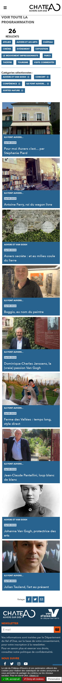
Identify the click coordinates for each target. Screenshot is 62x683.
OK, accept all (12, 679)
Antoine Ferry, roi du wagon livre (28, 204)
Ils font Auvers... (36, 83)
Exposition (41, 49)
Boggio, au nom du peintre (24, 312)
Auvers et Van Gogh (14, 77)
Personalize (54, 679)
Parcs (47, 55)
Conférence (10, 83)
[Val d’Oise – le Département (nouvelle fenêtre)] (50, 614)
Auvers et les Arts (27, 42)
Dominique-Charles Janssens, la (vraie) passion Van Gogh (27, 365)
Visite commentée (44, 62)
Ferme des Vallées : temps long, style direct (27, 421)
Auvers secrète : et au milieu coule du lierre (29, 258)
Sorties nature (11, 90)
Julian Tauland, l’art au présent (26, 587)
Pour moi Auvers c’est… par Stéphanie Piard (24, 151)
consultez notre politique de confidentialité (26, 652)
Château (48, 42)
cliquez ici (33, 675)
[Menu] (5, 7)
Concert (40, 77)
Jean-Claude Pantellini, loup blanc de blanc (29, 477)
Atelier (7, 42)
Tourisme (23, 62)
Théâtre (7, 62)
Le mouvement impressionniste (20, 55)
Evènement (23, 49)
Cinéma (7, 49)
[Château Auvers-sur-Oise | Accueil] (45, 7)
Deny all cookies (35, 679)
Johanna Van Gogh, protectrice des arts (30, 533)
